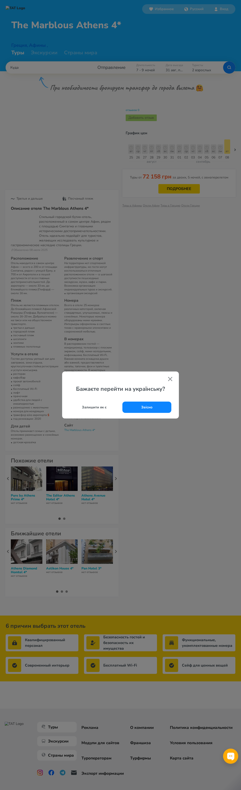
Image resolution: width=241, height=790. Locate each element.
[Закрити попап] (170, 379)
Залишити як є (94, 407)
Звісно (147, 407)
